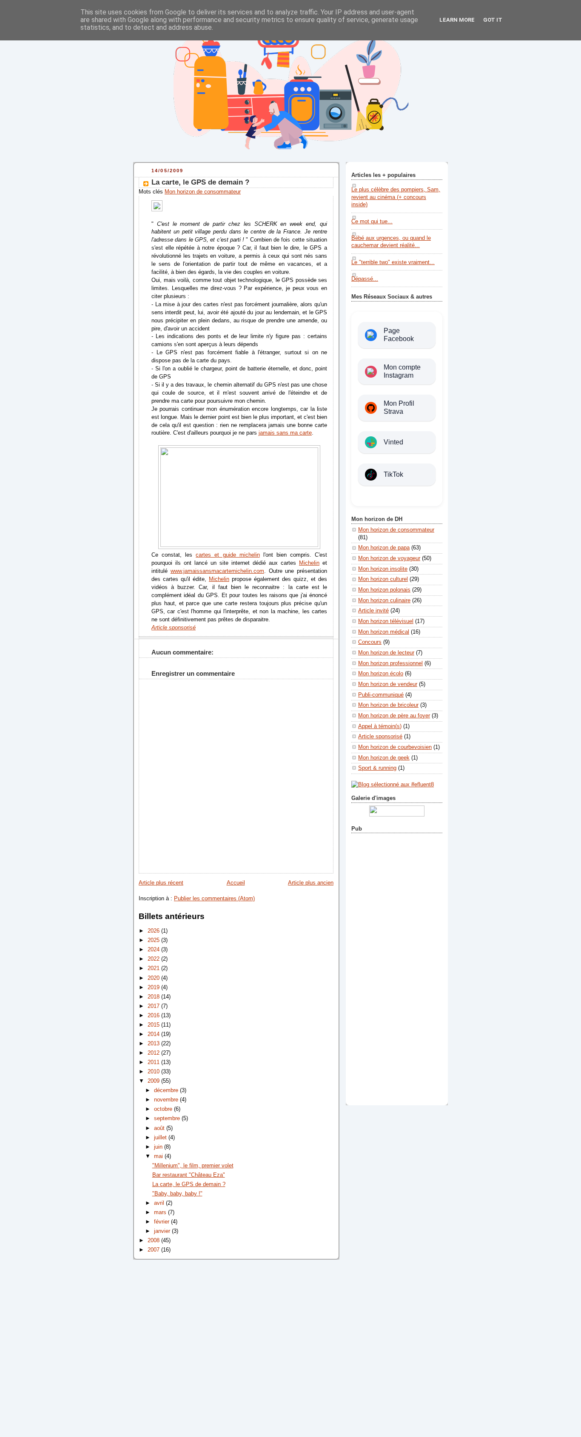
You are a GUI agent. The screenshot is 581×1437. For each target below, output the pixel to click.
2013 (154, 1044)
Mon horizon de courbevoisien (395, 747)
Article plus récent (161, 883)
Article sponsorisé (380, 737)
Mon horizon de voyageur (389, 558)
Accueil (236, 883)
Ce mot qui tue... (372, 222)
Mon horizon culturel (383, 579)
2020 (154, 978)
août (160, 1128)
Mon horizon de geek (384, 758)
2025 (154, 940)
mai (159, 1156)
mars (161, 1212)
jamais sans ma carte (285, 433)
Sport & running (377, 768)
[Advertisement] (396, 967)
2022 (154, 959)
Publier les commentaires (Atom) (214, 899)
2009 (154, 1081)
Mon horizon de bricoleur (388, 705)
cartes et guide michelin (227, 555)
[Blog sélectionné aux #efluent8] (392, 785)
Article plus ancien (310, 883)
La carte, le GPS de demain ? (200, 182)
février (162, 1222)
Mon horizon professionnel (390, 663)
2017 (154, 1006)
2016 (154, 1016)
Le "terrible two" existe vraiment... (393, 262)
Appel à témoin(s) (380, 726)
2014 (154, 1034)
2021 (154, 968)
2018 (154, 997)
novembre (167, 1100)
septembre (168, 1118)
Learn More (457, 20)
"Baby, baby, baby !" (177, 1194)
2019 (154, 987)
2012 (154, 1053)
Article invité (373, 611)
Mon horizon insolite (382, 569)
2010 (154, 1072)
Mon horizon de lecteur (386, 653)
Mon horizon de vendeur (387, 684)
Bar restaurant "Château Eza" (188, 1175)
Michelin (309, 563)
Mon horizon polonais (384, 590)
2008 (154, 1241)
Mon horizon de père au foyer (394, 716)
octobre (164, 1109)
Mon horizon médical (383, 632)
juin (159, 1147)
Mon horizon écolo (380, 674)
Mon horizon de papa (384, 548)
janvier (163, 1231)
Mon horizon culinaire (384, 600)
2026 (154, 931)
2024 (154, 950)
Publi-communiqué (381, 695)
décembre (167, 1090)
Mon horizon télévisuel (385, 621)
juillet (161, 1138)
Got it (492, 20)
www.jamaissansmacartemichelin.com (217, 571)
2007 (154, 1250)
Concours (370, 642)
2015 (154, 1025)
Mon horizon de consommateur (203, 192)
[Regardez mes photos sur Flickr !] (396, 815)
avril (160, 1203)
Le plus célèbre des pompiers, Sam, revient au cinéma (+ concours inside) (395, 197)
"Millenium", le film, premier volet (193, 1166)
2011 (154, 1062)
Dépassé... (364, 279)
